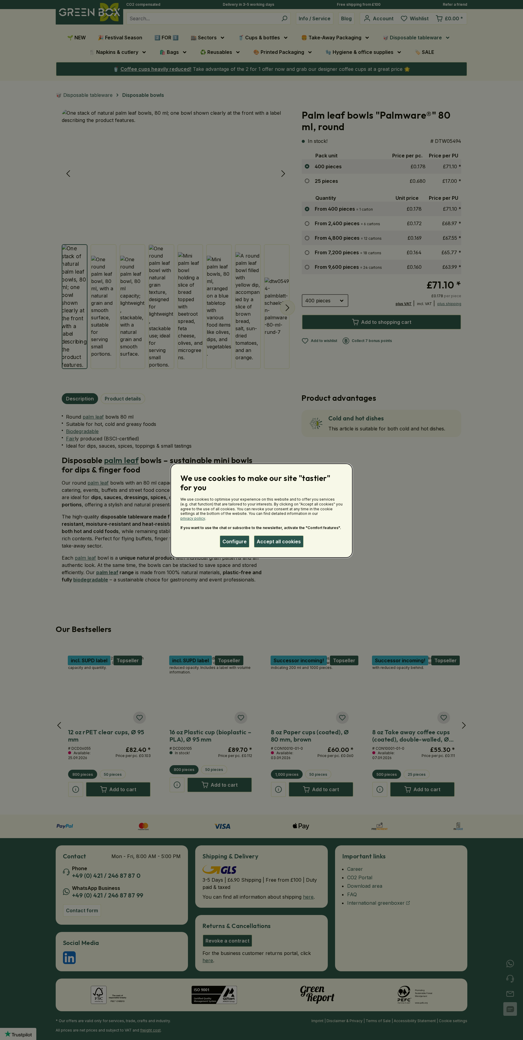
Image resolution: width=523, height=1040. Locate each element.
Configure (234, 541)
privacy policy (192, 518)
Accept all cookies (279, 541)
